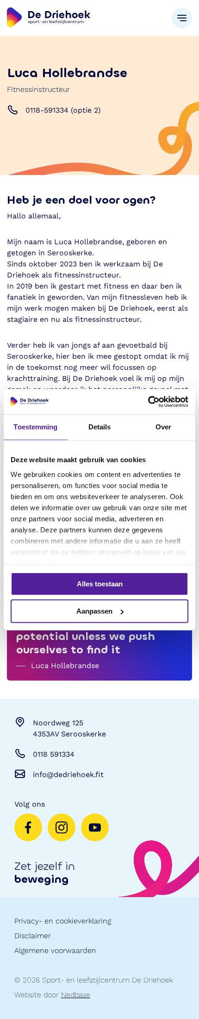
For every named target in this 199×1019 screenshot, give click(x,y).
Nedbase (75, 994)
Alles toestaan (100, 584)
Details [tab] (99, 427)
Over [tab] (163, 427)
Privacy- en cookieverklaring (62, 920)
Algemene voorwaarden (55, 950)
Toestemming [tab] (35, 427)
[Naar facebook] (28, 827)
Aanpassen (94, 611)
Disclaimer (32, 935)
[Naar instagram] (61, 827)
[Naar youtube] (95, 827)
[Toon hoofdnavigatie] (182, 18)
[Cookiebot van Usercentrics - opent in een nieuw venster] (147, 402)
